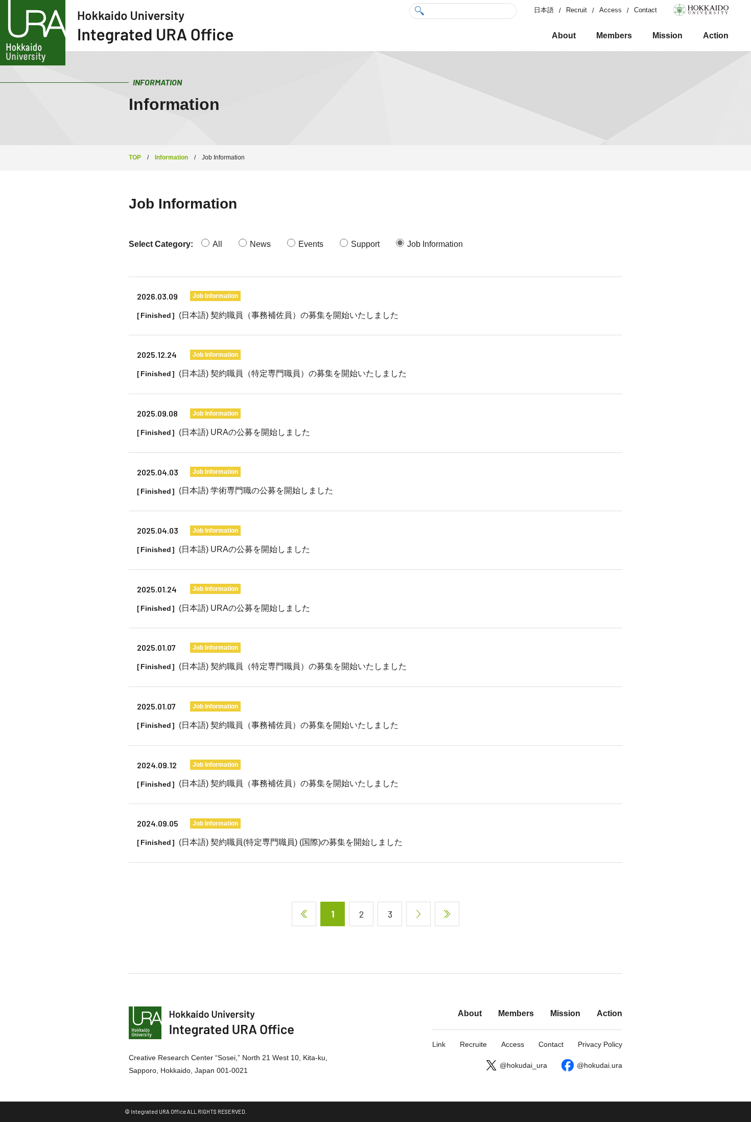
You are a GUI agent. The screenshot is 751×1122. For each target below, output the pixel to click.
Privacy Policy (600, 1044)
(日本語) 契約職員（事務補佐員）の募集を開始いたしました (288, 315)
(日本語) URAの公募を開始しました (244, 432)
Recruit (576, 10)
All (217, 244)
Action (716, 35)
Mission (667, 35)
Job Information (435, 244)
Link (438, 1044)
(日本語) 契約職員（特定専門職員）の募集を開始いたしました (293, 373)
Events (310, 244)
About (564, 35)
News (260, 244)
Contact (645, 10)
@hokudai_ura (523, 1065)
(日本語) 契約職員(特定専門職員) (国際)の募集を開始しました (291, 842)
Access (610, 10)
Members (614, 35)
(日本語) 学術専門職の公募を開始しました (256, 490)
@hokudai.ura (599, 1065)
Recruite (473, 1044)
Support (365, 244)
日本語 (544, 10)
